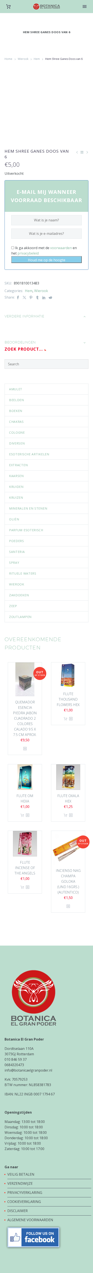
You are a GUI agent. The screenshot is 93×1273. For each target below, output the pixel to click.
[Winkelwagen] (8, 6)
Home (8, 59)
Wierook (23, 59)
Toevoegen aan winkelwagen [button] (65, 719)
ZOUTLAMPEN (20, 617)
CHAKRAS (16, 422)
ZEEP (13, 606)
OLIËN (14, 519)
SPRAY (14, 563)
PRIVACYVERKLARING (24, 1192)
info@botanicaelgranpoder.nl (28, 1070)
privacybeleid (28, 253)
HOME (84, 13)
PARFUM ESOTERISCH (26, 530)
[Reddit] (50, 297)
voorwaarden (61, 247)
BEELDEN (16, 400)
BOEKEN (15, 411)
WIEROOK (16, 584)
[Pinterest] (31, 297)
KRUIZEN (16, 497)
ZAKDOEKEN (19, 595)
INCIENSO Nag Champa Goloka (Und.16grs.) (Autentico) (68, 881)
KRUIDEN (16, 487)
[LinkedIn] (44, 297)
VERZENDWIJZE (20, 1183)
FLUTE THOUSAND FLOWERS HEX (68, 699)
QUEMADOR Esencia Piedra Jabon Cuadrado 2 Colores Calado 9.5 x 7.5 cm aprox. (25, 718)
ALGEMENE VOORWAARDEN (30, 1219)
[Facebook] (18, 297)
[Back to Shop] (82, 152)
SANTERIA (17, 552)
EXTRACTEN (18, 465)
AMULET (15, 389)
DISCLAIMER (17, 1210)
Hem (37, 59)
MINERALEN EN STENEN (28, 508)
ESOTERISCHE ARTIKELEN (29, 454)
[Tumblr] (37, 297)
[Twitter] (24, 297)
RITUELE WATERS (22, 573)
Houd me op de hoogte (46, 260)
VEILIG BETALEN (21, 1174)
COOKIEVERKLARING (24, 1201)
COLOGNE (17, 432)
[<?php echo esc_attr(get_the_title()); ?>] (25, 749)
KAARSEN (16, 476)
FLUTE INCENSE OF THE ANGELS (24, 868)
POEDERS (16, 541)
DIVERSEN (17, 443)
